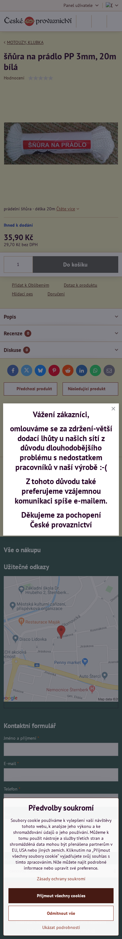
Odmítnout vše (61, 913)
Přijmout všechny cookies (61, 896)
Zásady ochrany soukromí (61, 879)
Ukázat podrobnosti (61, 927)
